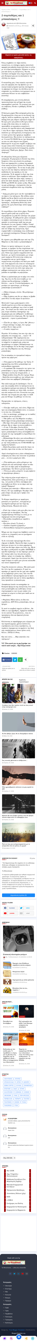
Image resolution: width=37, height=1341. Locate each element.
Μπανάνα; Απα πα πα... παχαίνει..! (20, 989)
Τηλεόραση (8, 1319)
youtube (12, 913)
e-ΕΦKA (10, 1200)
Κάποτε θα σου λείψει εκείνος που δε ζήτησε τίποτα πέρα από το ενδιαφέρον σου (17, 816)
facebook (12, 908)
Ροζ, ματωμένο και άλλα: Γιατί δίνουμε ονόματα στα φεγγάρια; (25, 1024)
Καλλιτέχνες (9, 1323)
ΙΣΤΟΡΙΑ (22, 1089)
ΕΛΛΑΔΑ (18, 1085)
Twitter (15, 659)
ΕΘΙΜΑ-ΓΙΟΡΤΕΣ (9, 1085)
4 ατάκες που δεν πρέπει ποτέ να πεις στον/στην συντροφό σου (17, 706)
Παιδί (7, 1308)
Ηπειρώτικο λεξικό (18, 971)
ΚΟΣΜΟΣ (26, 1092)
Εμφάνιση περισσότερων (24, 681)
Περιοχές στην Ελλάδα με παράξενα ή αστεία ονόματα (22, 964)
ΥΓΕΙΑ (16, 1105)
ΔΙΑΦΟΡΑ (26, 1082)
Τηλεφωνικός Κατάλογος (15, 1190)
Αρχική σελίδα (6, 9)
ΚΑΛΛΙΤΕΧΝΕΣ (8, 1092)
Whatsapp (20, 659)
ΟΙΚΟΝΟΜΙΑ (7, 1095)
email (27, 913)
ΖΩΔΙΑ (15, 1089)
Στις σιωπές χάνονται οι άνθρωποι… (15, 760)
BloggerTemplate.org (18, 1333)
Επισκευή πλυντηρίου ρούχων (15, 954)
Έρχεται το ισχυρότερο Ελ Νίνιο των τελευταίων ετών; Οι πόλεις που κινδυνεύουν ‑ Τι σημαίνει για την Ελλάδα (26, 1054)
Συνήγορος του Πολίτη (15, 1203)
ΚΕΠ (8, 1197)
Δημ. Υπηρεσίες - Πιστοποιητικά (13, 1175)
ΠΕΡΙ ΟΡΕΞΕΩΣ (24, 1095)
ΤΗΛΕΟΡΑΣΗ (8, 1105)
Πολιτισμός (8, 1317)
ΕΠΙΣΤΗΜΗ (7, 1089)
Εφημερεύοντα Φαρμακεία (16, 1210)
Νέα (6, 1291)
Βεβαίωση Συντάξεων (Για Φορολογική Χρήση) (16, 1180)
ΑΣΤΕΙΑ (19, 1082)
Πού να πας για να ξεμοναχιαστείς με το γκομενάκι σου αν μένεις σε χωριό (16, 845)
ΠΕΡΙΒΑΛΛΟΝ (8, 1099)
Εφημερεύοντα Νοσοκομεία (16, 1207)
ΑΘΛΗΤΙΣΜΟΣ (8, 1079)
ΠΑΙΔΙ (15, 1095)
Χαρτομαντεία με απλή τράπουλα (23, 980)
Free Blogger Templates (17, 1330)
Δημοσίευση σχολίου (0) (18, 895)
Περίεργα (8, 1300)
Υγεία (7, 1310)
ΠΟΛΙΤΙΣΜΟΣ (8, 1102)
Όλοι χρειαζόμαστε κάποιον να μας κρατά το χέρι (17, 788)
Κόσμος (7, 1298)
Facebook (8, 659)
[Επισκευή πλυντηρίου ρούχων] (18, 939)
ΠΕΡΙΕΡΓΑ (18, 1099)
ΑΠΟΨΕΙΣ (17, 1079)
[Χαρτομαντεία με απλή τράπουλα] (7, 981)
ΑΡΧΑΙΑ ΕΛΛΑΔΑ (9, 1082)
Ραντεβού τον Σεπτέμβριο (8, 1022)
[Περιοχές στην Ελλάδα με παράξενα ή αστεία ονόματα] (7, 965)
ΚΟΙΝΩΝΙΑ (18, 1092)
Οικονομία (8, 1286)
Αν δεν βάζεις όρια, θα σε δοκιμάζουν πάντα (17, 733)
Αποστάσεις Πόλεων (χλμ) (16, 1193)
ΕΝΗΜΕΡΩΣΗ (28, 1085)
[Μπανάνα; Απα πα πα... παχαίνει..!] (7, 990)
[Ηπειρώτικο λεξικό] (7, 973)
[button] (35, 3)
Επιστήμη (8, 1289)
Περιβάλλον (9, 1314)
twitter (28, 908)
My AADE (10, 1171)
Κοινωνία (8, 1295)
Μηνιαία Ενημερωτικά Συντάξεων (15, 1186)
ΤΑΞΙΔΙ (24, 1102)
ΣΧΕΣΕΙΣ (14, 9)
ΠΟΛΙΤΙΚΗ (26, 1099)
